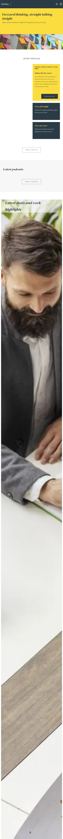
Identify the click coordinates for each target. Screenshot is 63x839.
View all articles (31, 150)
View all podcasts (31, 181)
